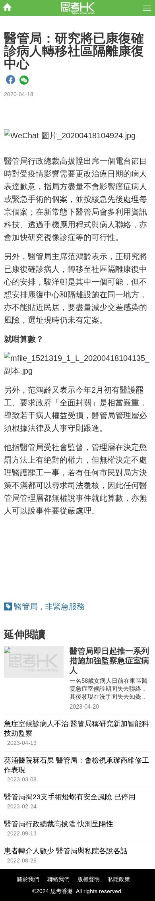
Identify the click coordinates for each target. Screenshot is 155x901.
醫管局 (26, 606)
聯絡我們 (58, 879)
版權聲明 (89, 879)
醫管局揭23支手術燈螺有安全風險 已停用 (70, 797)
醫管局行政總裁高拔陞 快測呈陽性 (58, 824)
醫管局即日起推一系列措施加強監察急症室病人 (109, 660)
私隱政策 (119, 879)
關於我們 (28, 879)
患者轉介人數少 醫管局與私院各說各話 (66, 851)
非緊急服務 (65, 606)
